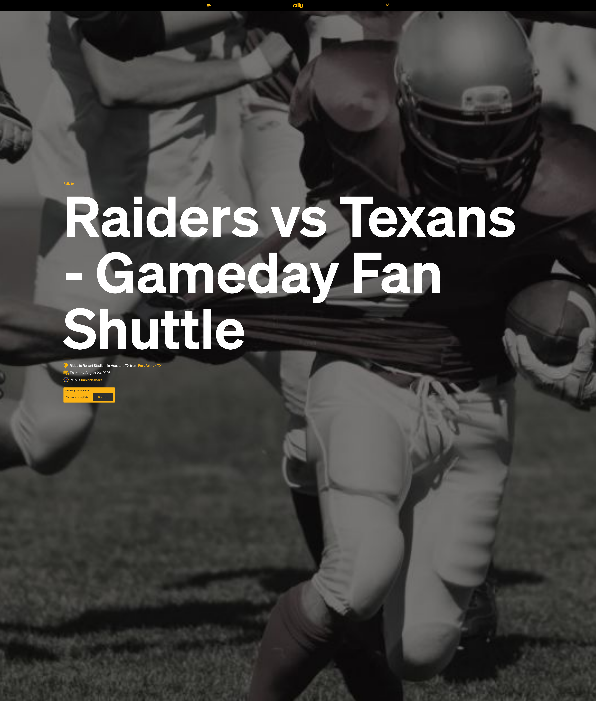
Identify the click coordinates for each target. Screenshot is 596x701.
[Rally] (298, 5)
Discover (103, 397)
